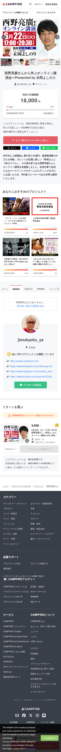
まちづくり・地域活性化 (41, 503)
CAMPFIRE (8, 621)
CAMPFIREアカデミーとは (15, 586)
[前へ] (3, 37)
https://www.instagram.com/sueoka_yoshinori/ (32, 371)
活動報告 (16, 289)
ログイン (38, 4)
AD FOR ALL (9, 656)
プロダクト (8, 508)
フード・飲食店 (10, 513)
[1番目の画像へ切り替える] (6, 62)
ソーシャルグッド (11, 543)
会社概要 (14, 722)
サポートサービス (38, 591)
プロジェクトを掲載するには (15, 12)
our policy (31, 748)
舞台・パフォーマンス (40, 538)
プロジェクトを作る (12, 563)
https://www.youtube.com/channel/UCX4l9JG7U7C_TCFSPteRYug (32, 376)
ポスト (13, 147)
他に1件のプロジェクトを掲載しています (33, 354)
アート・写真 (9, 538)
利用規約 (34, 653)
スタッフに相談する (39, 563)
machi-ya (7, 671)
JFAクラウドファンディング (15, 666)
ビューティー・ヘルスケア (42, 533)
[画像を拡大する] (27, 441)
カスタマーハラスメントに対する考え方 (43, 685)
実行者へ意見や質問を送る (30, 306)
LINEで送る (51, 147)
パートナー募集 (47, 722)
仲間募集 (41, 288)
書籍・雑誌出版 (37, 528)
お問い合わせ (36, 641)
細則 (32, 658)
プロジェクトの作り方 (13, 596)
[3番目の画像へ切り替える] (30, 62)
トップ (5, 486)
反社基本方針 (36, 678)
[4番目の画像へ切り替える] (42, 62)
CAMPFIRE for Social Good (15, 636)
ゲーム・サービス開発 (13, 528)
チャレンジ (41, 84)
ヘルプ (33, 636)
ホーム (5, 288)
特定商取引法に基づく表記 (42, 668)
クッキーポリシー (38, 691)
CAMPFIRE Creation (12, 631)
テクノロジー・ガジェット (15, 503)
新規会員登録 (51, 4)
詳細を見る (9, 449)
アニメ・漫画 (9, 518)
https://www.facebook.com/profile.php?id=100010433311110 (32, 366)
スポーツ (34, 518)
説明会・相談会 (37, 586)
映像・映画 (35, 523)
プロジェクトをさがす (46, 12)
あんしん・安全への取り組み (43, 626)
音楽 (32, 508)
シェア (32, 147)
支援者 (28, 288)
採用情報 (30, 722)
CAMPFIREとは (38, 621)
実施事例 (34, 596)
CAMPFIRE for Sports (12, 646)
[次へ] (57, 37)
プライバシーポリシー (40, 663)
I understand (49, 738)
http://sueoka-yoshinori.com (24, 361)
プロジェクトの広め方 (13, 601)
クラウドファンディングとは (16, 591)
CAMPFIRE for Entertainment (16, 641)
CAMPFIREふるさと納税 (14, 651)
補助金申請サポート (12, 676)
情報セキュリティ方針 (40, 673)
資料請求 (7, 568)
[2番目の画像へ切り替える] (18, 62)
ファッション (9, 523)
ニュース (34, 631)
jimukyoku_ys (24, 84)
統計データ (35, 601)
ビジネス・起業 (10, 533)
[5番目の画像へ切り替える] (54, 62)
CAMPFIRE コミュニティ (14, 626)
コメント (54, 288)
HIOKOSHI (8, 661)
